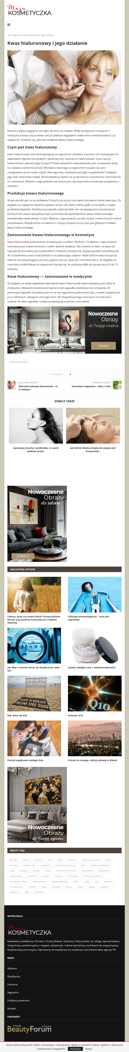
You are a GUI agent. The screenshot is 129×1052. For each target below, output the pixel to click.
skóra (87, 881)
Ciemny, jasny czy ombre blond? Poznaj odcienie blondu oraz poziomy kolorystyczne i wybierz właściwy (33, 619)
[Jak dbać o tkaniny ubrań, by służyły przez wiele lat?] (34, 645)
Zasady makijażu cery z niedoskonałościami (91, 667)
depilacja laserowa (91, 860)
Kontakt (11, 1008)
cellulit (38, 860)
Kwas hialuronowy (18, 242)
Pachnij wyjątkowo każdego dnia (25, 760)
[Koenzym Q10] (95, 693)
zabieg (80, 887)
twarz (44, 887)
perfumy (58, 876)
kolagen (13, 865)
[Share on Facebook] (74, 374)
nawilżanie (104, 871)
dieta (107, 860)
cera (50, 860)
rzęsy (76, 881)
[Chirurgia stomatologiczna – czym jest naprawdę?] (95, 594)
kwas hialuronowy (18, 362)
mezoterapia (87, 871)
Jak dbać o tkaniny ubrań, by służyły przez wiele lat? (33, 669)
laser (11, 871)
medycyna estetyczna (66, 871)
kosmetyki (45, 865)
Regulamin (13, 992)
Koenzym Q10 (75, 715)
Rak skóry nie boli (17, 715)
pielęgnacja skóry (92, 876)
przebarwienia (39, 881)
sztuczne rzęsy (16, 887)
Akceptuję (75, 1048)
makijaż (36, 871)
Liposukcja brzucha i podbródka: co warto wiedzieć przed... (36, 449)
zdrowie (104, 887)
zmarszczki (14, 892)
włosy (69, 887)
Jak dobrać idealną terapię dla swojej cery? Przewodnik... (93, 449)
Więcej (88, 1049)
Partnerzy (12, 984)
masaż (48, 871)
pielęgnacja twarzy (18, 881)
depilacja (72, 860)
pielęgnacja (73, 876)
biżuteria (13, 860)
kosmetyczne (29, 865)
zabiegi (92, 887)
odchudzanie (15, 876)
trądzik (32, 887)
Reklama (12, 968)
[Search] (120, 24)
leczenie (24, 871)
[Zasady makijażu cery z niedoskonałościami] (95, 645)
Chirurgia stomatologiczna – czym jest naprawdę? (88, 618)
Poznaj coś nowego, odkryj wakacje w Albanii (92, 760)
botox (26, 860)
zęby (27, 892)
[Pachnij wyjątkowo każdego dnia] (34, 738)
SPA (96, 881)
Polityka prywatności (18, 1000)
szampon (108, 881)
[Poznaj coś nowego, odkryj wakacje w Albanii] (95, 738)
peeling (45, 876)
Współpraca (13, 976)
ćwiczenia (39, 892)
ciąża (59, 860)
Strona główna (14, 35)
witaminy (56, 887)
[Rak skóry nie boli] (34, 693)
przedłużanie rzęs (59, 881)
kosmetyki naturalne (65, 865)
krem (83, 865)
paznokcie (32, 876)
